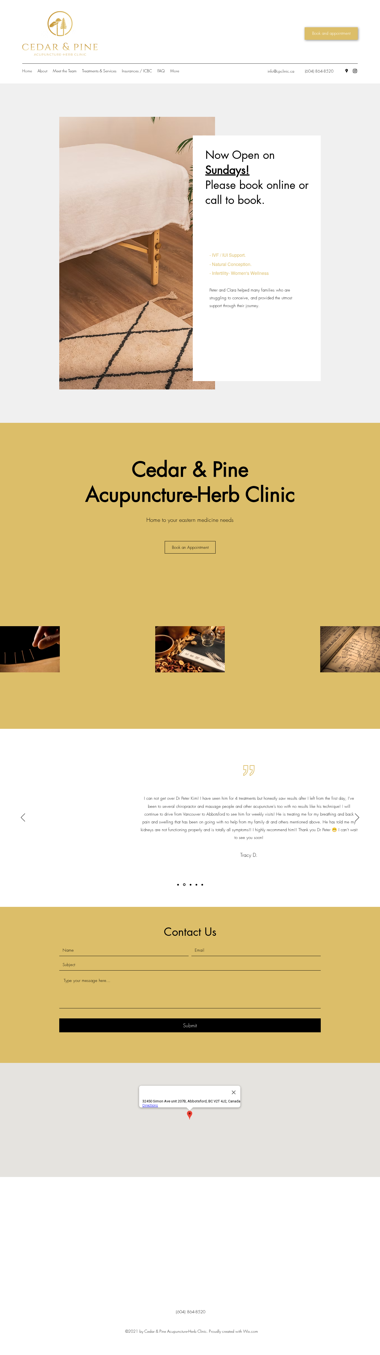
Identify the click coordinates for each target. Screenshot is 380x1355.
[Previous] (23, 817)
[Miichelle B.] (178, 884)
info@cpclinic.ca (281, 71)
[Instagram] (355, 71)
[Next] (357, 817)
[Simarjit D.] (202, 884)
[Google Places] (346, 71)
